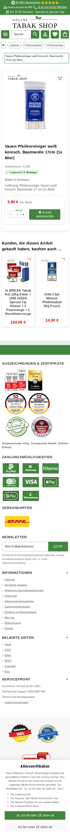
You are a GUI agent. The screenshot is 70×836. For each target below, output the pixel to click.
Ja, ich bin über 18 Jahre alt (35, 815)
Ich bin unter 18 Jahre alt (35, 827)
